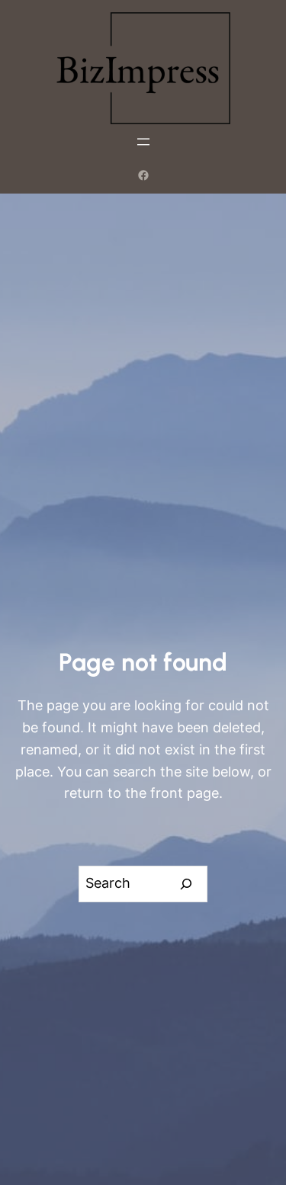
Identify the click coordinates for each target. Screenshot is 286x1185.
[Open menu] (143, 142)
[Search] (186, 884)
